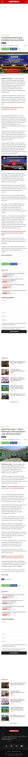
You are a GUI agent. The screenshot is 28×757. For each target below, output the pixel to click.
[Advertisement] (14, 18)
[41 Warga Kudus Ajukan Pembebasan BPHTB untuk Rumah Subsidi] (5, 372)
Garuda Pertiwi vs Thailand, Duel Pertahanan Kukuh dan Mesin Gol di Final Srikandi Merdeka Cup (17, 379)
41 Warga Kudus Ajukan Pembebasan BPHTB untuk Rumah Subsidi (17, 371)
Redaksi (9, 287)
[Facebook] (6, 746)
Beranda (2, 35)
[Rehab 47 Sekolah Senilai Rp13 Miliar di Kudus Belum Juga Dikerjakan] (5, 364)
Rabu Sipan (10, 45)
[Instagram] (11, 746)
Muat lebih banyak (13, 401)
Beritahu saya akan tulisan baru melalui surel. (12, 329)
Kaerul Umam (10, 276)
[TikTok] (17, 746)
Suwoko (9, 293)
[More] (19, 49)
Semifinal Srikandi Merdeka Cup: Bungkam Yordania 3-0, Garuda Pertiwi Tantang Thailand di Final (17, 387)
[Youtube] (22, 746)
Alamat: (2, 736)
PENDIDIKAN (7, 35)
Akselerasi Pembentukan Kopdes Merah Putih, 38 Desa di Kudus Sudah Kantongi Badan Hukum (13, 233)
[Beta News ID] (14, 731)
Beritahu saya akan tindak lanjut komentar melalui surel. (14, 327)
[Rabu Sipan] (2, 45)
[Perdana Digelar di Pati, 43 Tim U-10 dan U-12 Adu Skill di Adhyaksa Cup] (5, 396)
